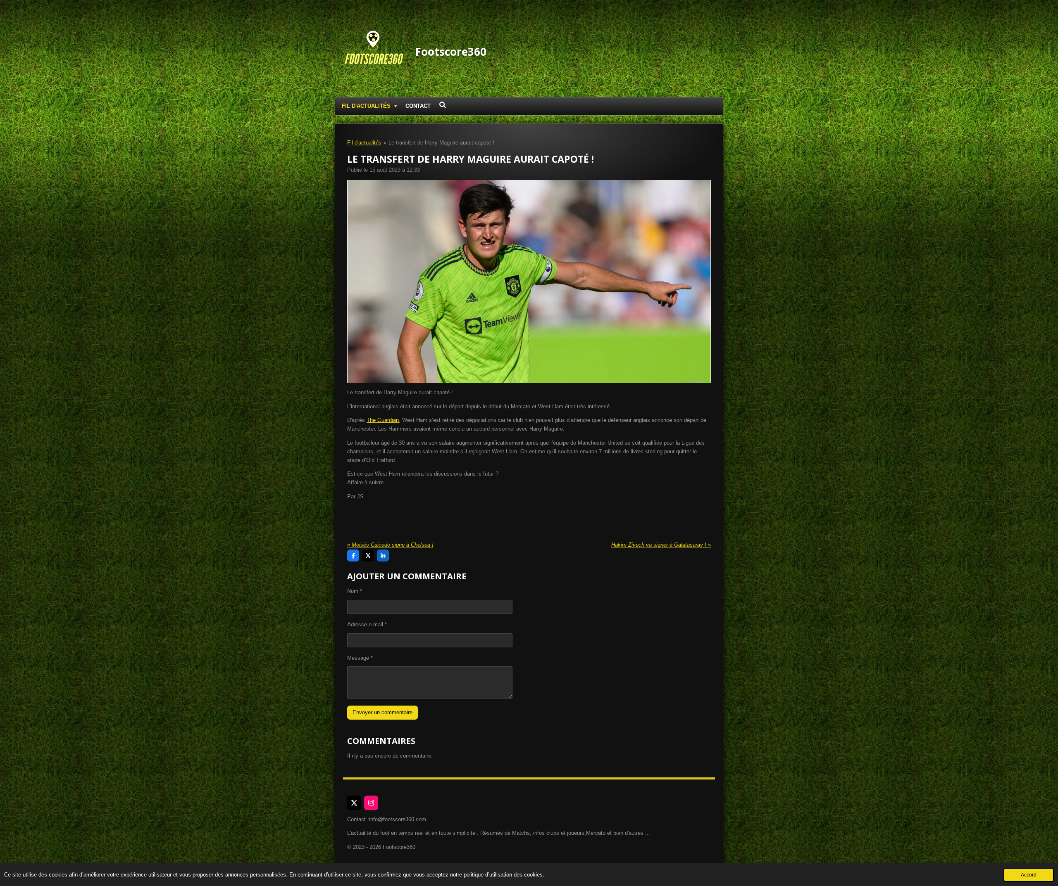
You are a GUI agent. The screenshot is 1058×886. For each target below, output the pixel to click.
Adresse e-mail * (367, 624)
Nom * (354, 591)
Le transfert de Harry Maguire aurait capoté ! (441, 143)
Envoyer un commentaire (382, 712)
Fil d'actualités (364, 143)
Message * (360, 658)
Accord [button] (1029, 874)
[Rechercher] (442, 105)
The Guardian (383, 420)
